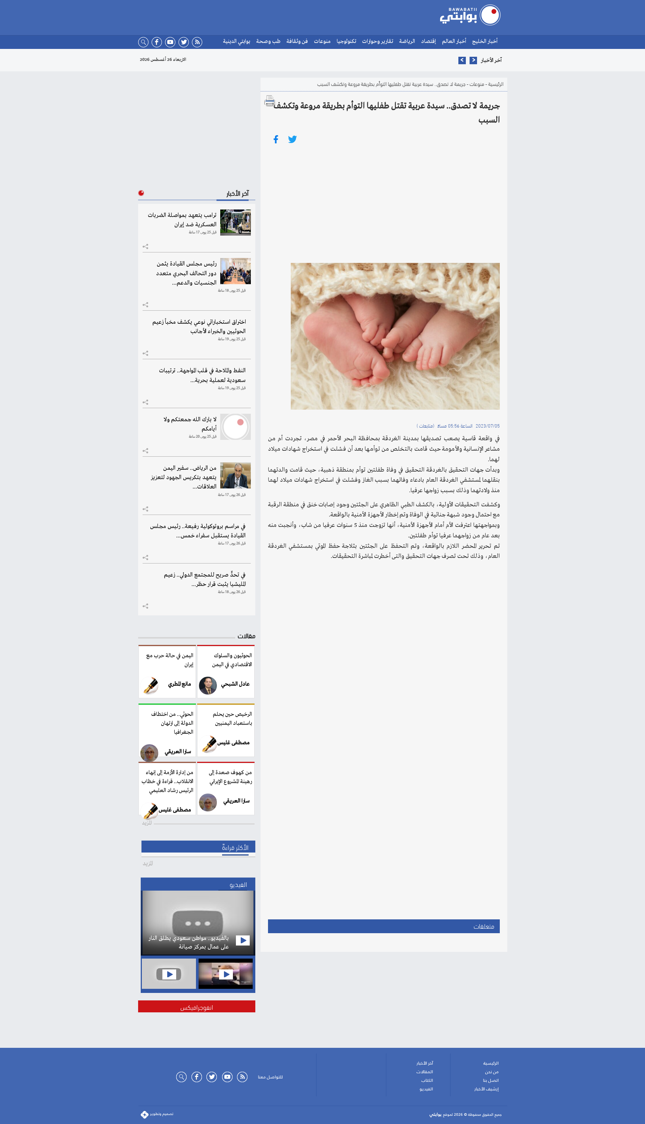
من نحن (492, 1071)
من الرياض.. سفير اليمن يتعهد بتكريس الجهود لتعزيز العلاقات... (183, 478)
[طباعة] (269, 100)
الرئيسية (496, 83)
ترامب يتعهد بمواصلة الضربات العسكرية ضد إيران (182, 220)
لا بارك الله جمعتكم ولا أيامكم (189, 424)
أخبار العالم (454, 41)
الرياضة (407, 41)
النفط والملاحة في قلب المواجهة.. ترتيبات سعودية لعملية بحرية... (202, 375)
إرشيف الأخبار (486, 1089)
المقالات (425, 1071)
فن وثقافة (297, 41)
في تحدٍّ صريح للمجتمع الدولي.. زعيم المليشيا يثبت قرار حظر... (205, 579)
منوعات (322, 41)
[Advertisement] (384, 203)
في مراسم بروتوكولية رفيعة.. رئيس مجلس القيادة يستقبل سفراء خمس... (198, 531)
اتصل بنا (491, 1080)
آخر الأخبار (425, 1063)
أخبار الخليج (485, 41)
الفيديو (426, 1089)
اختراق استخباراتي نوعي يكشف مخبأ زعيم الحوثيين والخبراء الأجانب (199, 327)
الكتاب (427, 1080)
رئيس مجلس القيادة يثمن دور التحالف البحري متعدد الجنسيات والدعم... (186, 273)
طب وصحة (268, 41)
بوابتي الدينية (236, 41)
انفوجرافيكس (196, 1006)
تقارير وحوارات (377, 41)
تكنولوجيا (346, 41)
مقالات (246, 635)
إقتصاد (428, 41)
